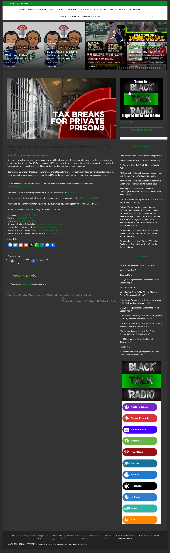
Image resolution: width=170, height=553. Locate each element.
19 (153, 68)
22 (159, 68)
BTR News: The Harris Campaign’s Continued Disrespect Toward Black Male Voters (140, 191)
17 (149, 68)
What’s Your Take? (128, 270)
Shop (51, 9)
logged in (25, 284)
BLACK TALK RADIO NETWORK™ (21, 544)
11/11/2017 (20, 155)
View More (11, 66)
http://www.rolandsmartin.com (48, 224)
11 (137, 68)
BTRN (95, 51)
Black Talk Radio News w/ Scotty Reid (103, 49)
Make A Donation (37, 9)
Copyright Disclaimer (125, 538)
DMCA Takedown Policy (79, 9)
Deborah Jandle (127, 230)
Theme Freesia (51, 544)
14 (143, 68)
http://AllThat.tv (73, 192)
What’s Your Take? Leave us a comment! (137, 265)
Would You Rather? (16, 55)
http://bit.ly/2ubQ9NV (90, 198)
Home (22, 9)
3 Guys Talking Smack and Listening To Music (33, 536)
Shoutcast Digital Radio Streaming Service (79, 16)
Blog (7, 51)
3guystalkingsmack (15, 59)
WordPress (19, 260)
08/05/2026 (72, 59)
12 (139, 68)
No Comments (12, 62)
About (60, 9)
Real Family (125, 347)
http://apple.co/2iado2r (47, 227)
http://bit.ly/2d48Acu (26, 221)
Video (46, 155)
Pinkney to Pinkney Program (47, 539)
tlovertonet (125, 155)
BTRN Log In (100, 9)
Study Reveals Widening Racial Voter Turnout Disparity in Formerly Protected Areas (139, 233)
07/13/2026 (101, 62)
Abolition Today (57, 536)
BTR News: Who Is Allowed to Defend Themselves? (106, 57)
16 (147, 68)
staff (91, 62)
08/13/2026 (31, 59)
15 (145, 68)
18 (151, 68)
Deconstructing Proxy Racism (125, 536)
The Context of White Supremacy (147, 155)
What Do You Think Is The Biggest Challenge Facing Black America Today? (62, 51)
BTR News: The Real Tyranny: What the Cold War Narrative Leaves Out (146, 55)
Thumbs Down (126, 275)
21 (157, 68)
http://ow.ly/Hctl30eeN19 (18, 186)
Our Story (64, 539)
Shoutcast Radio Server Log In (124, 9)
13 (141, 68)
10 (135, 68)
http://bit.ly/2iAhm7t (57, 233)
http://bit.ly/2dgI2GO (26, 215)
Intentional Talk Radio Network (149, 536)
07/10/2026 (142, 62)
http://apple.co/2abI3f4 (47, 230)
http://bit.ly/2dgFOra (24, 218)
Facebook (39, 260)
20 (155, 68)
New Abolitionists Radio (74, 536)
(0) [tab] (21, 259)
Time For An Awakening (150, 160)
